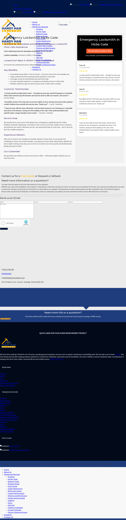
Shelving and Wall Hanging (17, 496)
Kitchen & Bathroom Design (17, 512)
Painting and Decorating (16, 498)
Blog (16, 5)
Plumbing (39, 29)
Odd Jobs (11, 505)
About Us (36, 24)
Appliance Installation (15, 508)
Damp (10, 503)
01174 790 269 (28, 12)
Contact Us (8, 517)
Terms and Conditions (23, 9)
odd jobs (118, 354)
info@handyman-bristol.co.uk (54, 12)
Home (34, 22)
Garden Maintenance (15, 489)
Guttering (11, 500)
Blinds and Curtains (15, 491)
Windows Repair (13, 484)
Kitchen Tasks (41, 31)
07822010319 (6, 274)
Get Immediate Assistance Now (99, 51)
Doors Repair (12, 486)
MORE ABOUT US (56, 359)
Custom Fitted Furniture (16, 493)
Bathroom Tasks (13, 481)
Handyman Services (40, 27)
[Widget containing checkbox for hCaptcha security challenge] (15, 223)
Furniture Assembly (14, 510)
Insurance (8, 515)
